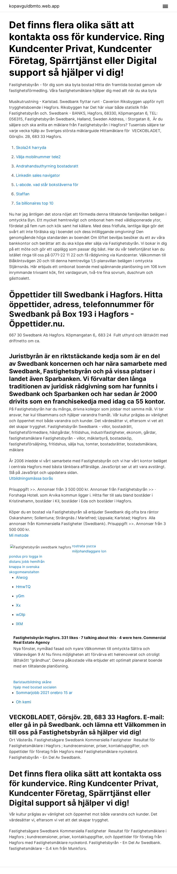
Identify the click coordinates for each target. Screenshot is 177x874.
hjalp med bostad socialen (34, 687)
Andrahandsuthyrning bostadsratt (47, 166)
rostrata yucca (84, 546)
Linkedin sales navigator (38, 175)
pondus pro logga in (25, 556)
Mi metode (18, 535)
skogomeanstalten (24, 572)
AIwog (22, 577)
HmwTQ (23, 586)
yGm (20, 596)
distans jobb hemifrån (26, 561)
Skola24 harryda (31, 147)
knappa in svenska (24, 567)
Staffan (23, 194)
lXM (19, 624)
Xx (18, 605)
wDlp (20, 614)
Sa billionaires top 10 (34, 203)
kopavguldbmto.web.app (34, 6)
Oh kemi (23, 702)
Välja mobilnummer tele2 (38, 157)
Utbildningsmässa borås (31, 478)
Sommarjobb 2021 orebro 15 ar (44, 692)
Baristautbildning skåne (32, 682)
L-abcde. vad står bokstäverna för (47, 184)
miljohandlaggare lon (89, 551)
